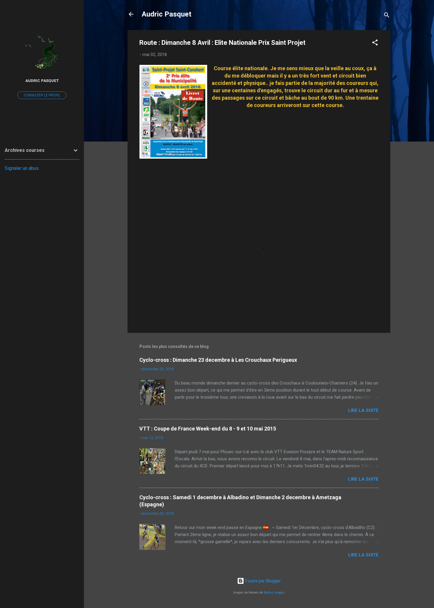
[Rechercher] (386, 16)
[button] (374, 43)
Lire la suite (363, 410)
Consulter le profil (42, 95)
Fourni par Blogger (262, 581)
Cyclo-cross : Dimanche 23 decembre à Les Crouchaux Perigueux (218, 360)
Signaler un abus (22, 168)
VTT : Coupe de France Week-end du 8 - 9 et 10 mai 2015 (207, 428)
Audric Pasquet (166, 14)
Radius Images (274, 592)
